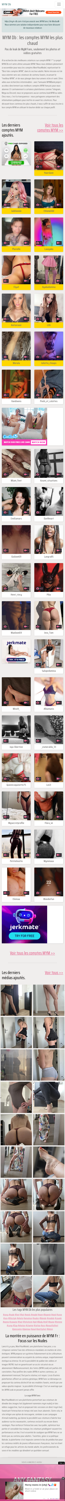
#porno (6, 1322)
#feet (17, 1314)
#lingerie (47, 1314)
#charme (29, 1325)
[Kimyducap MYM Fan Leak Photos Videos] (16, 1000)
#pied (53, 1314)
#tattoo (37, 1325)
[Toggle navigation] (59, 4)
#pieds (28, 1314)
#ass (43, 1325)
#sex (5, 1318)
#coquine (13, 1322)
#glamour (26, 1329)
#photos (21, 1325)
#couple (58, 1318)
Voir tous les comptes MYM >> (50, 127)
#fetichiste (27, 1322)
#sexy (5, 1314)
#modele (50, 1318)
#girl (35, 1322)
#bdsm (50, 1329)
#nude (11, 1314)
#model (34, 1314)
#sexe (59, 1314)
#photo (20, 1318)
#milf (45, 1322)
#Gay (15, 1325)
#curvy (10, 1325)
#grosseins (17, 1329)
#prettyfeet (41, 1329)
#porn (40, 1314)
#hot (22, 1314)
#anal (33, 1329)
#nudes (35, 1318)
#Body (40, 1322)
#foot (20, 1322)
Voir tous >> (54, 972)
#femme (58, 1322)
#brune (51, 1322)
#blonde (42, 1318)
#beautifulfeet (52, 1325)
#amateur (28, 1318)
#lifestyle (12, 1318)
